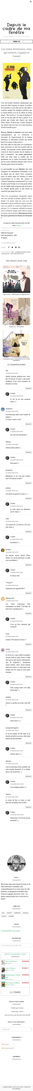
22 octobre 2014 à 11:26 (12, 521)
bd (13, 252)
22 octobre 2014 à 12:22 (16, 506)
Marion (8, 761)
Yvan (7, 634)
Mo (7, 371)
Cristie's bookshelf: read (15, 954)
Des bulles (5, 253)
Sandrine (9, 409)
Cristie (12, 393)
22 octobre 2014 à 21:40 (16, 572)
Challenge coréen (17, 1011)
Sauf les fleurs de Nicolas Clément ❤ (17, 1015)
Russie (4, 916)
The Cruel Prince (11, 961)
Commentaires (8, 1048)
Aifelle (8, 488)
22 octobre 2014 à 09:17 (16, 431)
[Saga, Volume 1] (3, 972)
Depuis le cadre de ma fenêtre (16, 28)
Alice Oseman (10, 979)
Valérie (8, 794)
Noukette (9, 470)
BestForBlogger (16, 1088)
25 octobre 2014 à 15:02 (16, 750)
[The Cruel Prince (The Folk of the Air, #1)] (3, 965)
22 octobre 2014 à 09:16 (16, 396)
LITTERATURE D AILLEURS (10, 931)
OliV (7, 519)
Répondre (28, 388)
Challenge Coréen (17, 1008)
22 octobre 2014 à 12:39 (12, 552)
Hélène (8, 442)
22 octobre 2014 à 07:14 (12, 373)
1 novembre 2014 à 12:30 (17, 784)
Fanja (8, 649)
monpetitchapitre (12, 728)
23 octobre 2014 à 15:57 (16, 684)
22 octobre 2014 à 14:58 (12, 585)
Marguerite (10, 598)
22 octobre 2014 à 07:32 (12, 411)
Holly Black (9, 963)
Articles (6, 1044)
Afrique (25, 913)
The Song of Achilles (12, 983)
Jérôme (8, 549)
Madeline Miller (10, 984)
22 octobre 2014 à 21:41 (16, 621)
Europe (9, 913)
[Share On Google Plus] (19, 247)
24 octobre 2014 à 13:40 (12, 699)
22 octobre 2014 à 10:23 (12, 472)
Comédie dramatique (22, 252)
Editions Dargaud (17, 253)
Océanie (11, 916)
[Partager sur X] (12, 247)
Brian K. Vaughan (10, 970)
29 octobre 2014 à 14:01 (12, 797)
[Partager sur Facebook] (8, 247)
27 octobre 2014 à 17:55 (12, 763)
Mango (18, 225)
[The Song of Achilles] (3, 986)
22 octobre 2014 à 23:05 (12, 636)
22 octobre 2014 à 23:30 (12, 651)
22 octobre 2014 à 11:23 (12, 490)
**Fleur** (9, 583)
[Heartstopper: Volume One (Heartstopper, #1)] (3, 979)
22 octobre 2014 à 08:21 (12, 444)
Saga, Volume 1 (10, 968)
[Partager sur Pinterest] (15, 247)
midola (8, 697)
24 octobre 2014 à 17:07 (16, 717)
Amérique (17, 913)
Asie (3, 913)
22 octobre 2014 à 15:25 (12, 600)
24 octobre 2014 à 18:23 (12, 730)
